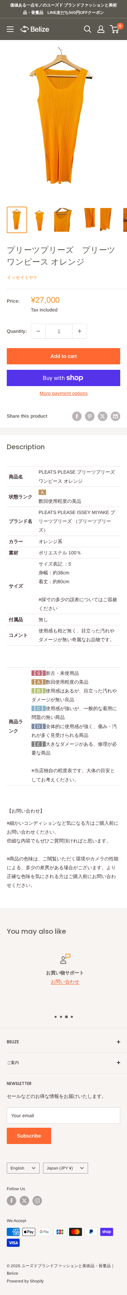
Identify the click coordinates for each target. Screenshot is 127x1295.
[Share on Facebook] (77, 416)
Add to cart (63, 356)
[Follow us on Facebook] (11, 1200)
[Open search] (87, 29)
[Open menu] (10, 29)
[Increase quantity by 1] (79, 331)
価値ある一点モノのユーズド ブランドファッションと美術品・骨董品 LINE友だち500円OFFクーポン (63, 9)
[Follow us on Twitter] (24, 1200)
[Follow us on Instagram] (37, 1200)
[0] (114, 29)
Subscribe (29, 1136)
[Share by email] (115, 416)
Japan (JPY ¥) (60, 1168)
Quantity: (17, 331)
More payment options (64, 393)
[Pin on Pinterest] (89, 416)
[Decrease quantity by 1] (38, 331)
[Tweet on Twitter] (102, 416)
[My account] (101, 29)
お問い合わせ (63, 982)
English (17, 1168)
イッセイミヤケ (22, 277)
